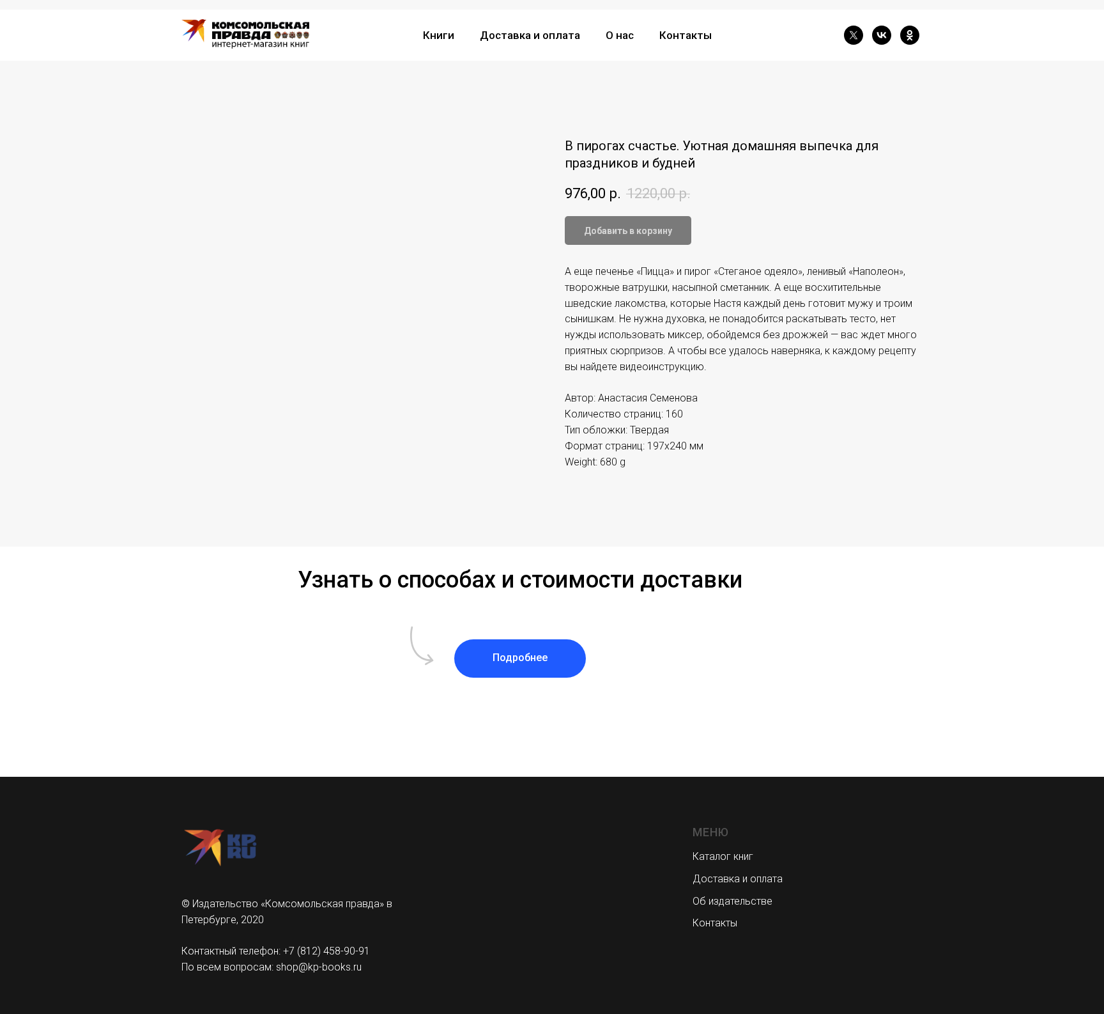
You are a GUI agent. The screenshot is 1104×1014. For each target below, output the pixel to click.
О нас (620, 35)
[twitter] (853, 35)
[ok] (909, 35)
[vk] (881, 35)
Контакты (685, 35)
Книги (438, 35)
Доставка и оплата (530, 35)
